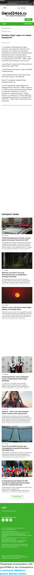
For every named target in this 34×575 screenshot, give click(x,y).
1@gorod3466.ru (21, 541)
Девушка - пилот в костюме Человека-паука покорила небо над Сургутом (15, 412)
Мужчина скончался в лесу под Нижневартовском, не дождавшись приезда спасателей (14, 275)
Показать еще (17, 496)
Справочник (27, 24)
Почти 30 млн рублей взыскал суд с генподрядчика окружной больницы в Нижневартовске (15, 448)
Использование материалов (9, 511)
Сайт (4, 507)
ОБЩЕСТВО (6, 31)
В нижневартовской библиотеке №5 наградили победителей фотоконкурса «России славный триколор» (16, 483)
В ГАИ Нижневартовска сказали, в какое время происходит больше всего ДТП (16, 239)
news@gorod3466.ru (22, 540)
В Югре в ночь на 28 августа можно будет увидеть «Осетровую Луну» (16, 308)
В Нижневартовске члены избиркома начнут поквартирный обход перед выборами (15, 379)
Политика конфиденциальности (8, 529)
